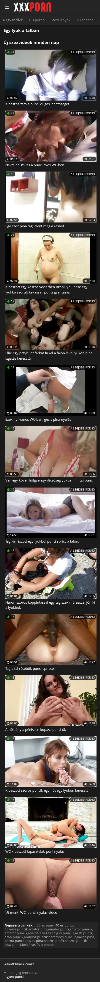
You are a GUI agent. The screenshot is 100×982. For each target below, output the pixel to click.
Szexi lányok (60, 20)
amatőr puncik (81, 929)
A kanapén (85, 20)
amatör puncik (16, 933)
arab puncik (14, 937)
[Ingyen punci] (32, 7)
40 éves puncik (16, 929)
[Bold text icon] (7, 6)
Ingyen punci (13, 976)
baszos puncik (76, 941)
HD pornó (37, 20)
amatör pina (37, 929)
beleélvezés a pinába (38, 944)
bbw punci (13, 944)
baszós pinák (54, 941)
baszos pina (33, 941)
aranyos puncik (36, 937)
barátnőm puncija (62, 937)
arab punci (83, 933)
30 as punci (46, 925)
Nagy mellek (13, 20)
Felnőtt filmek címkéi (19, 964)
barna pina (85, 937)
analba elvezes (39, 933)
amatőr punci (58, 929)
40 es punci (64, 925)
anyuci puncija (63, 933)
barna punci (14, 941)
